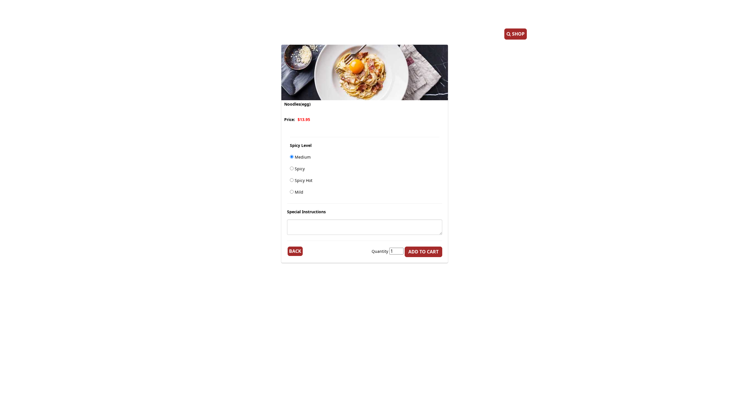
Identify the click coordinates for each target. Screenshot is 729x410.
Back (295, 251)
